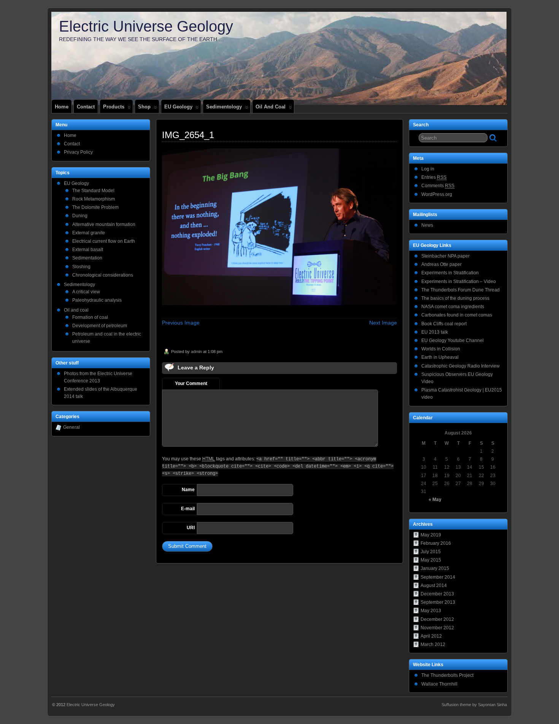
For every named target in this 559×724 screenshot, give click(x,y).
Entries (433, 177)
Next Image (383, 323)
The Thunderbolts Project (447, 675)
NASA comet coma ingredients (452, 306)
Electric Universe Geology (146, 26)
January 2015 (435, 568)
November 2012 (437, 627)
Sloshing (81, 266)
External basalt (87, 249)
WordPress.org (436, 194)
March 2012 (433, 644)
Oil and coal (271, 107)
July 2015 (431, 551)
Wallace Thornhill (439, 684)
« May (435, 499)
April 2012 (431, 636)
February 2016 (436, 543)
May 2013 (431, 610)
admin (196, 351)
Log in (427, 169)
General (71, 427)
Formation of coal (90, 317)
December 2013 (437, 594)
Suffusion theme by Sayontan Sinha (474, 704)
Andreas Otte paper (441, 264)
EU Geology (178, 107)
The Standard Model (93, 190)
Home (61, 107)
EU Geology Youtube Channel (452, 340)
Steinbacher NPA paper (445, 256)
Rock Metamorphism (93, 199)
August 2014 (434, 585)
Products (113, 107)
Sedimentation (87, 258)
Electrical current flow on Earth (103, 241)
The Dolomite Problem (95, 207)
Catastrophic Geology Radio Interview (460, 366)
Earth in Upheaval (440, 357)
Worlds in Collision (440, 349)
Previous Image (181, 323)
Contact (86, 107)
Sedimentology (224, 107)
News (427, 225)
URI (191, 527)
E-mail (188, 508)
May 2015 (431, 560)
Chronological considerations (102, 275)
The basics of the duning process (455, 298)
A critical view (86, 291)
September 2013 (438, 602)
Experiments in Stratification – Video (458, 281)
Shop (144, 107)
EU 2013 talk (434, 332)
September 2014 (438, 577)
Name (188, 489)
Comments (437, 185)
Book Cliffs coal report (444, 323)
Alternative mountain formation (103, 224)
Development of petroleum (99, 325)
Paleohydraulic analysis (97, 300)
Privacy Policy (78, 152)
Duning (79, 215)
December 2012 (437, 619)
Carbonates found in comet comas (456, 315)
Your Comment (191, 383)
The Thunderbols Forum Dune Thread (460, 290)
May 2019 (431, 535)
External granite (88, 232)
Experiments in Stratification (450, 272)
